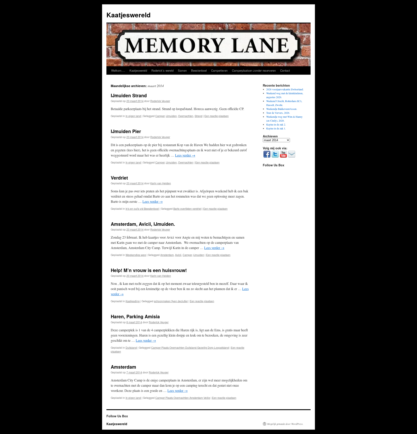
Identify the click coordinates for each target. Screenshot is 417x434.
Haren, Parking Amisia (135, 316)
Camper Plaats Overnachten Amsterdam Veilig (182, 397)
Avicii (178, 255)
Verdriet (119, 177)
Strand (198, 116)
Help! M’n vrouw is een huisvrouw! (149, 270)
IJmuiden (171, 116)
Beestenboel (199, 70)
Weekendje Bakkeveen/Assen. (281, 109)
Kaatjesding (133, 301)
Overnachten (185, 116)
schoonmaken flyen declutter (171, 301)
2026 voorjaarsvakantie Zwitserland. (285, 89)
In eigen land (133, 116)
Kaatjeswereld (128, 14)
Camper (160, 116)
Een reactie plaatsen (216, 116)
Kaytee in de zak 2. (276, 124)
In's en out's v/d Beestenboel (142, 208)
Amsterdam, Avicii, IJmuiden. (143, 224)
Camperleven (219, 70)
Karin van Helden (160, 183)
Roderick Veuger (160, 101)
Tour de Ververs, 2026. (278, 112)
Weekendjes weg (136, 255)
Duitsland (131, 347)
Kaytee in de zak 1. (276, 128)
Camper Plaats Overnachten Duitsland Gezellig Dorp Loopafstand (190, 347)
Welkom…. (118, 70)
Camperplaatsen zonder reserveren (254, 70)
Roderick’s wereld (162, 70)
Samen (182, 70)
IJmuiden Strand (129, 95)
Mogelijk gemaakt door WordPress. (285, 424)
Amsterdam (167, 255)
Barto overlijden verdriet (187, 208)
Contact (285, 70)
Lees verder (185, 155)
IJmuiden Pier (126, 131)
